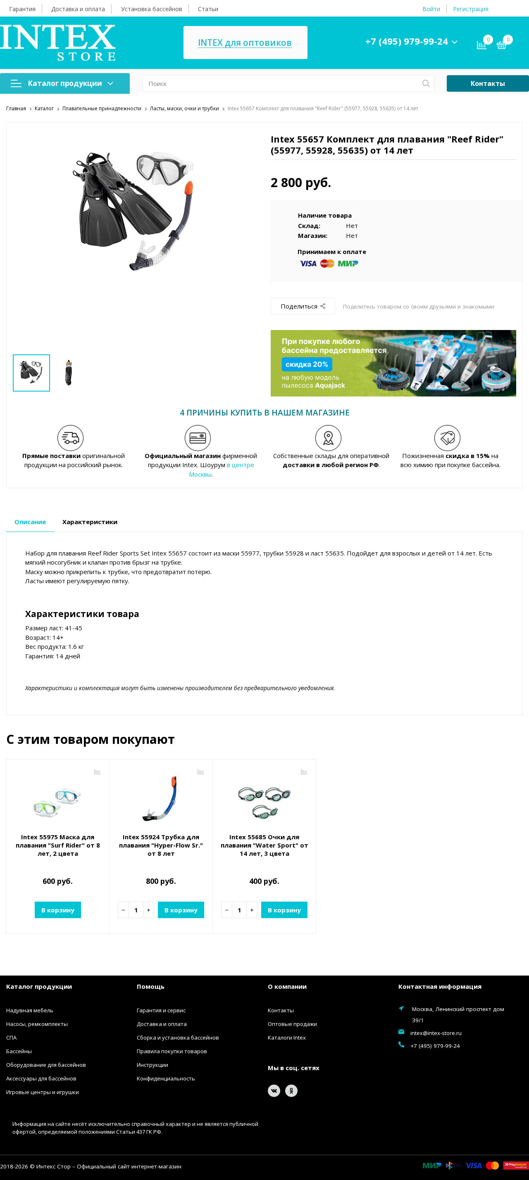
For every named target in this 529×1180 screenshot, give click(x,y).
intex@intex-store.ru (436, 1033)
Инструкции (152, 1064)
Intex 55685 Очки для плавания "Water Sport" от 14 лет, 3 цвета (264, 845)
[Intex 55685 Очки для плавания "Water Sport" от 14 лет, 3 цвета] (264, 797)
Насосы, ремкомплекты (37, 1024)
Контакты (488, 83)
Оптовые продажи (292, 1024)
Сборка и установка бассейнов (178, 1037)
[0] (502, 46)
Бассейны (19, 1051)
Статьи (208, 9)
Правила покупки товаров (172, 1051)
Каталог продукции (65, 83)
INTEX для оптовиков (245, 43)
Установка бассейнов (151, 9)
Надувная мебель (29, 1010)
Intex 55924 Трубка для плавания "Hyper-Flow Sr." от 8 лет (161, 845)
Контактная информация (439, 986)
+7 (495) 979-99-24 (406, 41)
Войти (431, 9)
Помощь (150, 986)
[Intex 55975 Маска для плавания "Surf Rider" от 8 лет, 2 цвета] (57, 797)
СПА (11, 1037)
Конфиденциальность (166, 1078)
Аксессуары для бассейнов (41, 1078)
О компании (287, 986)
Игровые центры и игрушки (42, 1092)
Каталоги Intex (287, 1037)
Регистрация (470, 9)
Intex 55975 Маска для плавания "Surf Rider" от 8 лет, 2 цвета (58, 845)
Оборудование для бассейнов (46, 1064)
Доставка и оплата (78, 9)
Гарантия (22, 9)
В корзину (57, 910)
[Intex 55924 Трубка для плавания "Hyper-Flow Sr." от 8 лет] (161, 797)
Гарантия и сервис (161, 1010)
